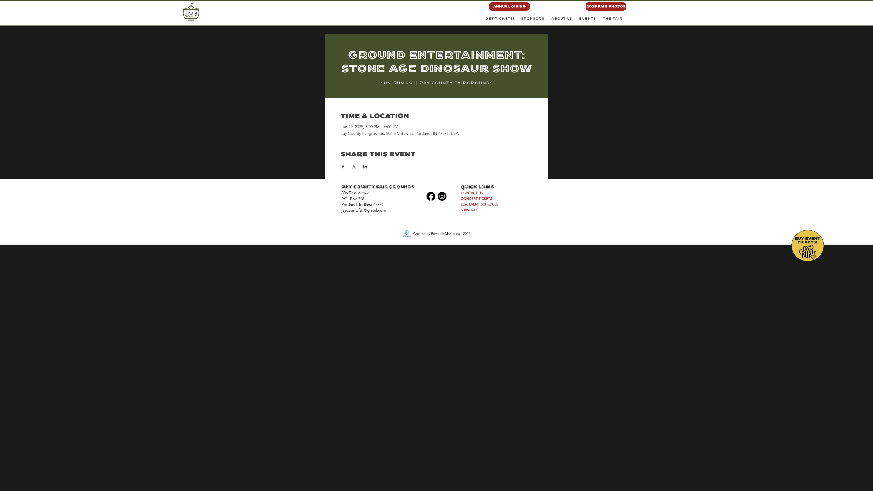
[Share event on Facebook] (343, 166)
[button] (561, 19)
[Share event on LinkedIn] (365, 166)
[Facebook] (430, 196)
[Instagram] (442, 196)
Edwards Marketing (445, 233)
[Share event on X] (354, 166)
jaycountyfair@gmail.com (363, 210)
